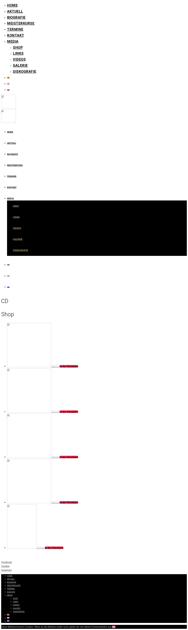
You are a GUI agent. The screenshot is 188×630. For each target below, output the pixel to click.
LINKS (18, 53)
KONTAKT (15, 35)
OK (113, 627)
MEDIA (13, 41)
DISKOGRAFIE (24, 71)
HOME (12, 5)
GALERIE (20, 65)
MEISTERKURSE (20, 23)
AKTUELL (15, 11)
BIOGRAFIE (16, 17)
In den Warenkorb (68, 366)
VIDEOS (19, 59)
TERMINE (15, 29)
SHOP (18, 47)
